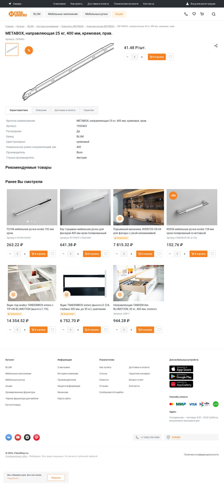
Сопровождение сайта (16, 456)
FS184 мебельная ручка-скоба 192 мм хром (30, 231)
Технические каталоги (126, 4)
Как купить (77, 4)
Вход (193, 3)
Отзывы (103, 386)
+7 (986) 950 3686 (150, 437)
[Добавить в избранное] (170, 57)
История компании (68, 373)
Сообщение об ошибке (111, 392)
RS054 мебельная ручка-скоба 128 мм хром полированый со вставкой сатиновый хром (190, 231)
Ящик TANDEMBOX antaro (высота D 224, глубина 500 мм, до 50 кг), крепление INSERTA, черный (85, 307)
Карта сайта (64, 398)
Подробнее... (13, 478)
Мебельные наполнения (63, 14)
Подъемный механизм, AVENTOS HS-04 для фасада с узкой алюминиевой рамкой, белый (137, 231)
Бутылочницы (13, 404)
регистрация (208, 3)
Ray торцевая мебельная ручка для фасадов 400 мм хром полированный (83, 231)
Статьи (103, 373)
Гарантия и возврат (139, 373)
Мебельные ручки (96, 14)
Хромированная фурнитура (20, 392)
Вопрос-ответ (136, 379)
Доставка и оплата (98, 4)
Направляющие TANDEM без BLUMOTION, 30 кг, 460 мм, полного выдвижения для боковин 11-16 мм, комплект (135, 307)
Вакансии (63, 392)
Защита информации (69, 386)
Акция (119, 14)
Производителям (67, 379)
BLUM (36, 14)
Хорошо (56, 477)
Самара (176, 437)
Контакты (148, 4)
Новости (104, 379)
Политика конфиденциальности (201, 454)
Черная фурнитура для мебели (21, 398)
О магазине (59, 4)
